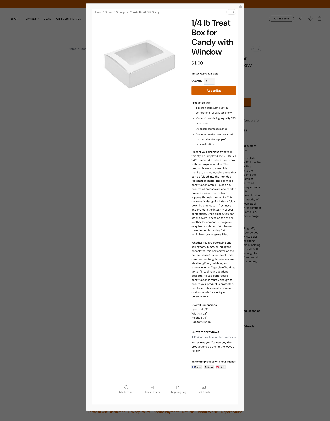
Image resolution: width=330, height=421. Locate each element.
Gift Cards (204, 391)
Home (97, 12)
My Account (126, 391)
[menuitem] (229, 11)
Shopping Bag (178, 391)
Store (108, 12)
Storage (120, 12)
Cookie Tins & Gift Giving (145, 12)
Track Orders (152, 391)
